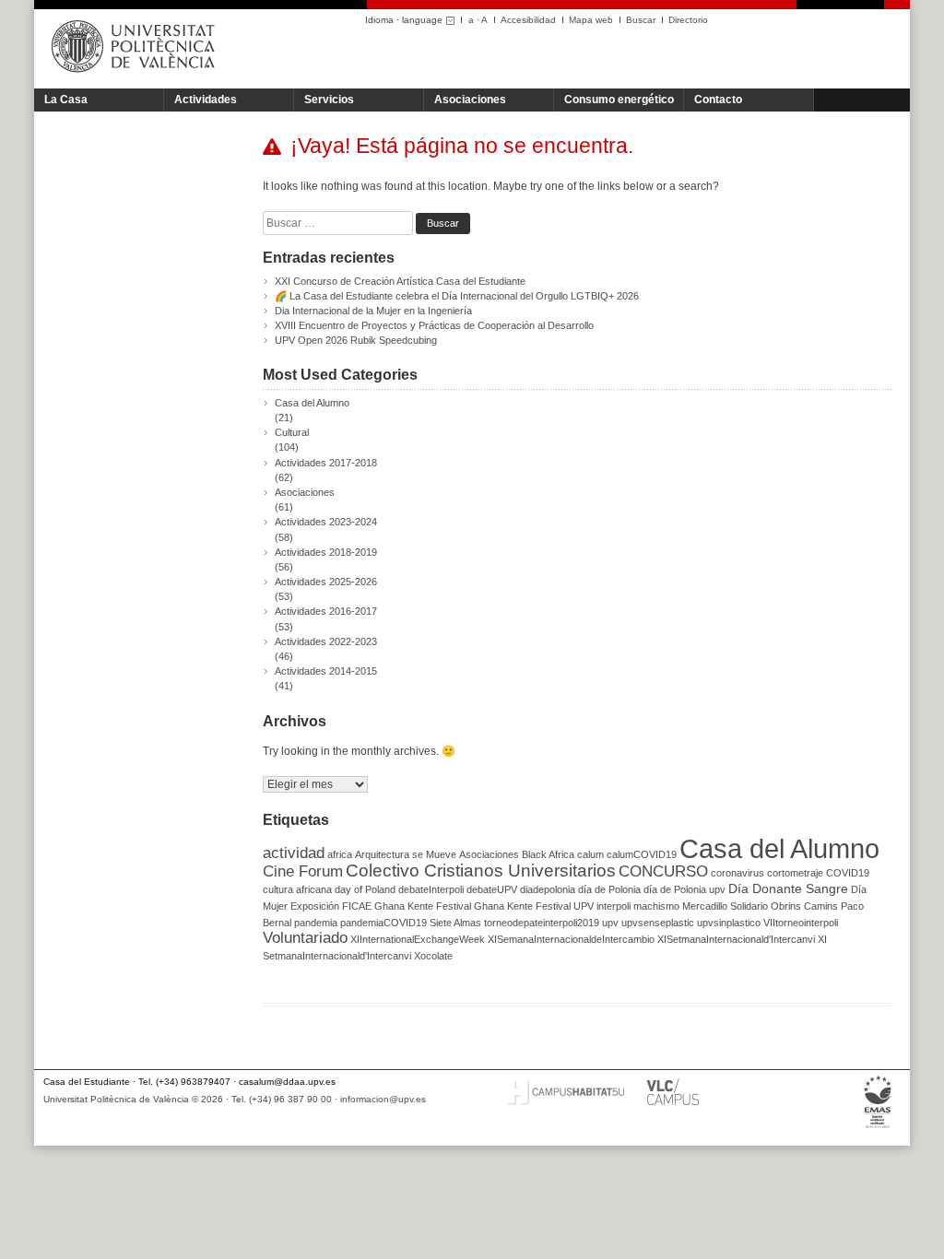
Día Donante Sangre (788, 888)
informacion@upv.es (383, 1099)
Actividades (205, 99)
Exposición (314, 906)
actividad (293, 853)
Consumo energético (619, 99)
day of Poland (365, 889)
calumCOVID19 (642, 854)
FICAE (357, 906)
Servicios (329, 99)
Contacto (718, 99)
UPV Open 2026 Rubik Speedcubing (356, 340)
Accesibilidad (528, 20)
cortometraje (795, 872)
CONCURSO (663, 871)
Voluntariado (305, 938)
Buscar (640, 20)
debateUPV (491, 889)
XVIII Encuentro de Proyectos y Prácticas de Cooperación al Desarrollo (434, 325)
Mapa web (591, 20)
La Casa (66, 99)
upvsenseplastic (657, 922)
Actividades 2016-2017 (326, 611)
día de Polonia (609, 889)
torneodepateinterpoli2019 (541, 922)
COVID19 (847, 872)
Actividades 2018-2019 (326, 552)
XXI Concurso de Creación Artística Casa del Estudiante (400, 281)
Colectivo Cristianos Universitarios (481, 870)
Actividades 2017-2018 (326, 462)
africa (339, 854)
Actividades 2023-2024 (326, 521)
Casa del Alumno (312, 402)
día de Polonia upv (684, 889)
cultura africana (297, 889)
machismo (656, 906)
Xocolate (433, 955)
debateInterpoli (431, 889)
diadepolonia (547, 889)
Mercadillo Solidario (725, 906)
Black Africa (548, 854)
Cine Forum (303, 871)
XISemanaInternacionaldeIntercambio (571, 939)
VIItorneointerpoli (800, 922)
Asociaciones (470, 99)
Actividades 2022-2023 (326, 641)
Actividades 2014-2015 (326, 671)
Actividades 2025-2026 (326, 581)
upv (610, 922)
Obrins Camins (804, 906)
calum (590, 854)
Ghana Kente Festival (422, 906)
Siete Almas (455, 922)
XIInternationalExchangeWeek (417, 939)
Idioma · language (403, 20)
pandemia (315, 922)
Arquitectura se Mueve (405, 854)
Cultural (292, 432)
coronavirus (737, 872)
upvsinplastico (729, 922)
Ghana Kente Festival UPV (534, 906)
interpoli (613, 906)
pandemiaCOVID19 (383, 922)
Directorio (688, 20)
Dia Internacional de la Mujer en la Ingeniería (373, 310)
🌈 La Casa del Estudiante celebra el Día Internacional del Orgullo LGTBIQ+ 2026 (457, 295)
